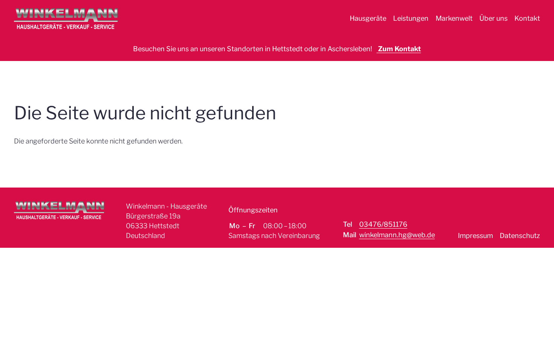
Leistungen (411, 18)
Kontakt (527, 18)
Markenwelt (454, 18)
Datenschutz (520, 235)
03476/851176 (383, 224)
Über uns (493, 18)
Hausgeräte (368, 18)
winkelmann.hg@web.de (397, 235)
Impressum (475, 235)
